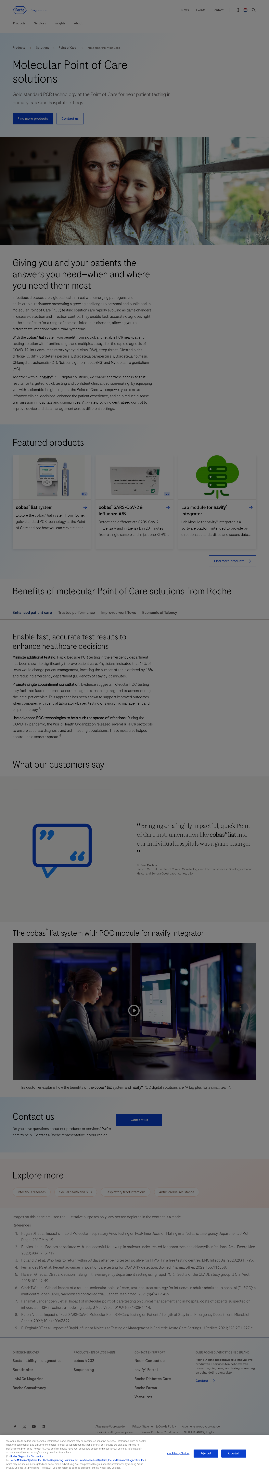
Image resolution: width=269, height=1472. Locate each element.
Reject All (206, 1453)
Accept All (233, 1453)
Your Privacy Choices (178, 1453)
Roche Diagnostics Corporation (27, 1456)
